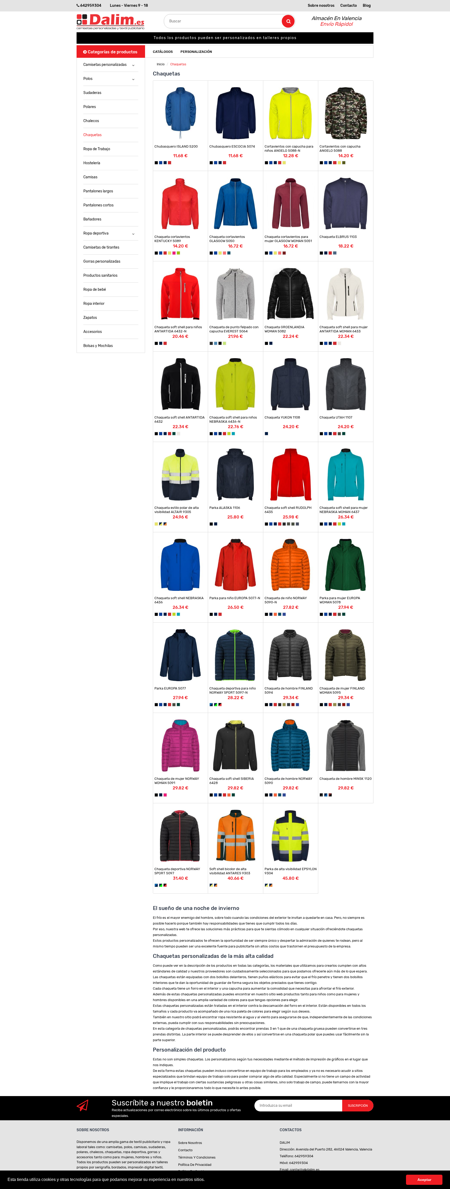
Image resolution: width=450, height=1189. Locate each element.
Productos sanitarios (100, 275)
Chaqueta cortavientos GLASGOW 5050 (227, 239)
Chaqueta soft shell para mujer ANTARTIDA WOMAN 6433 (344, 329)
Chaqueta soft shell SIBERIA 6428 (231, 781)
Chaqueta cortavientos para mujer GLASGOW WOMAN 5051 (288, 239)
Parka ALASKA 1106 (224, 508)
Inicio (161, 64)
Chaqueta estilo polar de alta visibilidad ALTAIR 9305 (176, 510)
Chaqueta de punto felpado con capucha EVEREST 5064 (234, 329)
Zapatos (90, 317)
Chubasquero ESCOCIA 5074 (232, 146)
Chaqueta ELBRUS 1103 (338, 237)
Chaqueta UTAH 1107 (336, 417)
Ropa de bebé (94, 289)
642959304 (90, 5)
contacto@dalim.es (305, 1170)
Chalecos (91, 121)
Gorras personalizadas (101, 261)
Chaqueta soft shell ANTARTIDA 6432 (179, 419)
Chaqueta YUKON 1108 (282, 417)
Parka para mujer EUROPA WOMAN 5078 (340, 600)
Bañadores (92, 219)
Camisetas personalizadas (105, 64)
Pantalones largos (98, 191)
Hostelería (91, 163)
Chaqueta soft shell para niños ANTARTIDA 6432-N (178, 329)
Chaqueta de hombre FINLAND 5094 (289, 690)
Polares (89, 107)
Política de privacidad (194, 1165)
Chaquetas (92, 135)
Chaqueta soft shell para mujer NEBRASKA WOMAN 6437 (344, 510)
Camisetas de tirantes (101, 247)
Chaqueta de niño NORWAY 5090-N (286, 600)
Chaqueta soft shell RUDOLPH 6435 (288, 510)
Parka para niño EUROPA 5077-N (234, 598)
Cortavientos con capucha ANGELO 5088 (340, 148)
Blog (367, 5)
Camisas (90, 177)
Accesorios (92, 332)
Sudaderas (92, 93)
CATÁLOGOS (163, 52)
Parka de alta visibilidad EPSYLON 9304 (291, 871)
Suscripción (358, 1106)
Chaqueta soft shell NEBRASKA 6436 (179, 600)
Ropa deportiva (96, 233)
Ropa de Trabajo (96, 149)
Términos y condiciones (197, 1157)
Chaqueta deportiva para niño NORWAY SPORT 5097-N (232, 690)
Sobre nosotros (321, 5)
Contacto (348, 5)
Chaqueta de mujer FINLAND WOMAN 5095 (342, 690)
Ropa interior (93, 303)
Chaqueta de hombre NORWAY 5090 (288, 781)
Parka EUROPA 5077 (170, 688)
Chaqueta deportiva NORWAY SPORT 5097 (177, 871)
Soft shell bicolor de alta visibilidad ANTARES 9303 (229, 871)
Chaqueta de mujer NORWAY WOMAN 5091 (176, 781)
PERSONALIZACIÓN (196, 52)
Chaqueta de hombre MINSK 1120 (346, 779)
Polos (87, 79)
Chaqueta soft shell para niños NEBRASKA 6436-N (233, 419)
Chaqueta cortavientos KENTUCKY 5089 (172, 239)
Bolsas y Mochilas (98, 346)
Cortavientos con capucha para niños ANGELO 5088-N (289, 148)
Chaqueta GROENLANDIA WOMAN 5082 (284, 329)
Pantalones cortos (98, 205)
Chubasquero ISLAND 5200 (176, 146)
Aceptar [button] (424, 1180)
